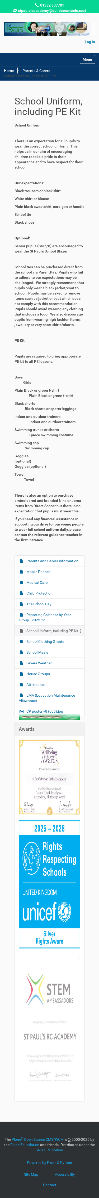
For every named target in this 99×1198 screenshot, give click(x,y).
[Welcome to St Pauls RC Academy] (49, 29)
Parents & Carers (36, 71)
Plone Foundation (24, 1145)
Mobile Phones (38, 572)
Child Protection (39, 593)
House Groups (38, 674)
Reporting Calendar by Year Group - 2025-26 (45, 617)
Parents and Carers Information (52, 561)
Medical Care (37, 582)
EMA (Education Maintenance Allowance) (47, 698)
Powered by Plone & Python (49, 1162)
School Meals (37, 652)
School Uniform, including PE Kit (52, 631)
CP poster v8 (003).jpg (44, 711)
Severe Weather (39, 663)
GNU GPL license (49, 1150)
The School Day (38, 604)
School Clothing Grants (45, 641)
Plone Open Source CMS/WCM (38, 1139)
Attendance (35, 684)
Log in (90, 42)
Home (9, 71)
